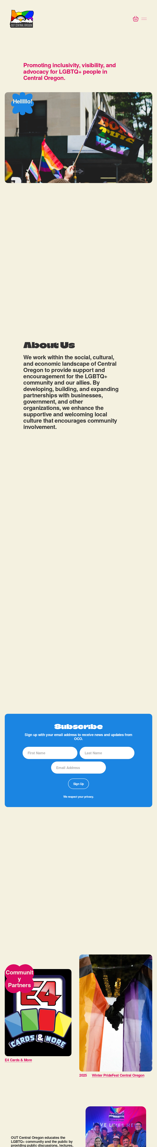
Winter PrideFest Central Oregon (118, 1075)
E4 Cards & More (18, 1059)
